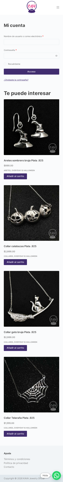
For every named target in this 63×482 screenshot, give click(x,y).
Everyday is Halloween (23, 170)
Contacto (9, 466)
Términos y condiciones (17, 459)
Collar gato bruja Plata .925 (20, 332)
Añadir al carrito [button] (15, 176)
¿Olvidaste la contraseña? (16, 80)
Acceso (31, 71)
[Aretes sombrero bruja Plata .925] (31, 127)
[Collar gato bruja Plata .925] (31, 299)
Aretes (7, 170)
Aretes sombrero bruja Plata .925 (23, 160)
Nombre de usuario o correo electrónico (29, 36)
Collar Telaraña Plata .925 (19, 417)
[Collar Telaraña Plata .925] (31, 384)
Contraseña (15, 50)
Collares (8, 256)
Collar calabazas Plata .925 (20, 246)
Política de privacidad (16, 463)
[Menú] (58, 7)
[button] (56, 475)
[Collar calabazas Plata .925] (31, 213)
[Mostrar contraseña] (56, 56)
